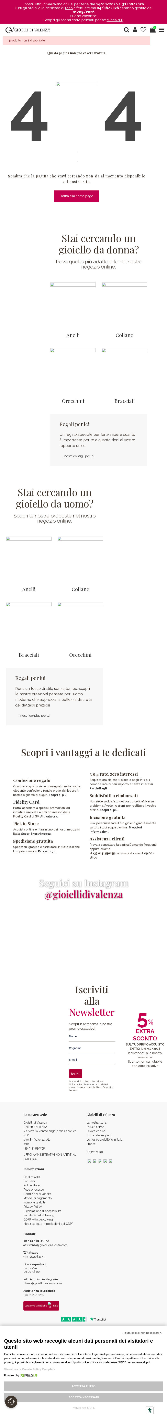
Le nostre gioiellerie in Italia (104, 1139)
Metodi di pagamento (37, 1198)
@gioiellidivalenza (83, 894)
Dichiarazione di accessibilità (42, 1211)
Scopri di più (57, 795)
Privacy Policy (32, 1206)
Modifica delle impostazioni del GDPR (48, 1223)
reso (69, 8)
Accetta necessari (83, 1397)
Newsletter (88, 1084)
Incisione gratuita (34, 1202)
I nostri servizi (95, 1126)
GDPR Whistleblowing (38, 1219)
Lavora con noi (96, 1131)
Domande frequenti (99, 1135)
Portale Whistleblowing (38, 1215)
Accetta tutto (84, 1386)
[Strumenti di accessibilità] (150, 1410)
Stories (91, 1144)
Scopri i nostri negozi (36, 833)
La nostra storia (97, 1122)
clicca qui (115, 20)
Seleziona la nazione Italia (41, 1305)
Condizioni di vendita (37, 1194)
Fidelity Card (26, 802)
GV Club (29, 1181)
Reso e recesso (33, 1189)
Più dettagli (46, 851)
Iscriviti (75, 1073)
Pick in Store (31, 1185)
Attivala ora (48, 816)
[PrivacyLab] (28, 1375)
